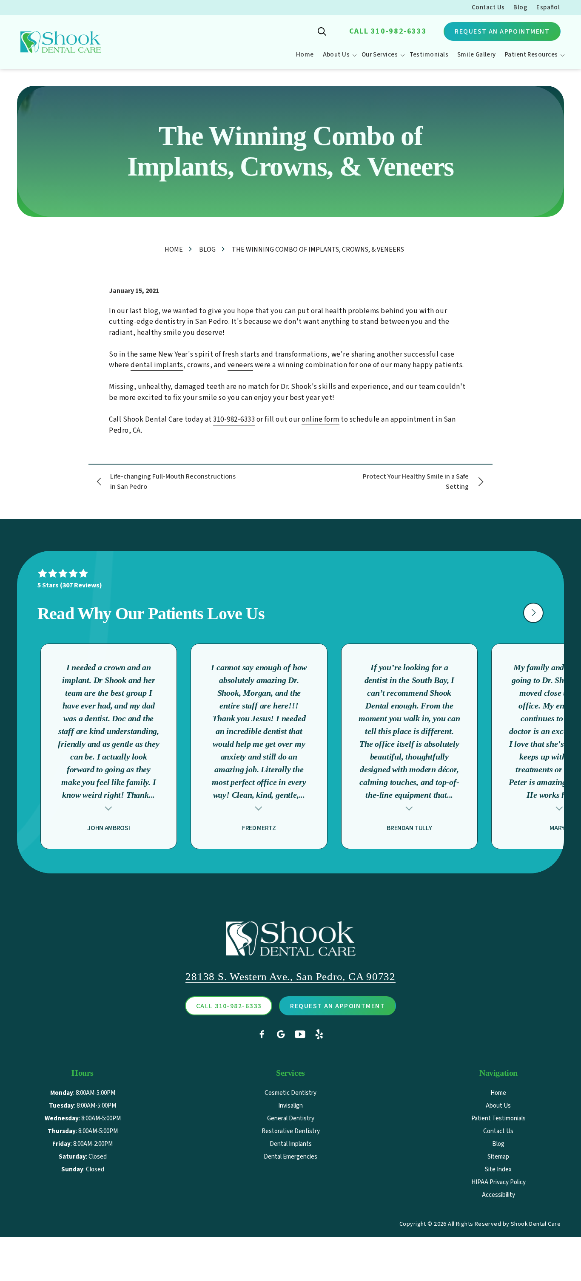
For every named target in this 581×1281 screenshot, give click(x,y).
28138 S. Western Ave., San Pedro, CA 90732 (290, 976)
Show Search (322, 31)
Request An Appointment (502, 31)
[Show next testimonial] (533, 613)
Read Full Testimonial (108, 807)
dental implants (157, 365)
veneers (240, 365)
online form (320, 419)
